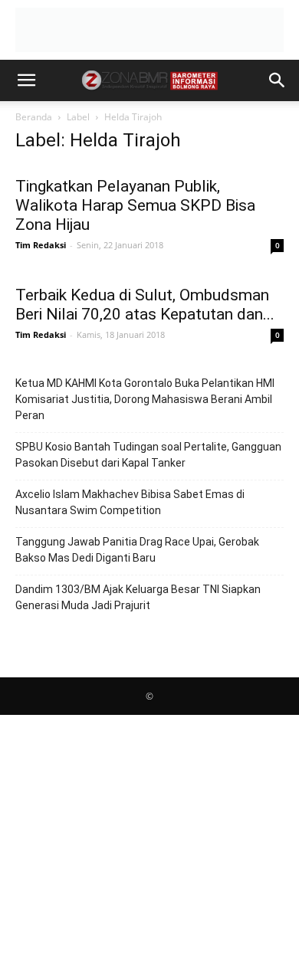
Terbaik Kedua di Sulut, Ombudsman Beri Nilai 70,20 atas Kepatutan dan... (144, 304)
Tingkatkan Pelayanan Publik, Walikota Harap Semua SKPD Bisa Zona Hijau (135, 205)
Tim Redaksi (40, 245)
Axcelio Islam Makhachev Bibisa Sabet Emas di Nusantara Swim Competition (130, 502)
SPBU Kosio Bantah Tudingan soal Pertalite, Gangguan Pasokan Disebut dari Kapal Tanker (148, 455)
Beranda (33, 116)
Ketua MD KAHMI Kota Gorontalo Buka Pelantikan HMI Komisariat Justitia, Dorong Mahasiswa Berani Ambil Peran (144, 399)
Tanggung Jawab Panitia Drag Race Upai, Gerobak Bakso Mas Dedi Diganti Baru (137, 550)
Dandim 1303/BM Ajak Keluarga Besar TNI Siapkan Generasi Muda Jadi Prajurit (138, 597)
